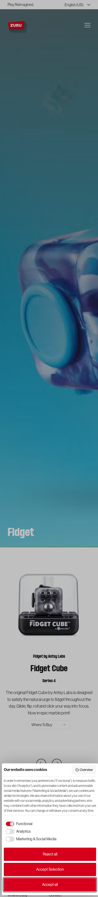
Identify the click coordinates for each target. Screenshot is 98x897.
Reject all (50, 854)
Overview (86, 770)
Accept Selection (50, 869)
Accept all (50, 884)
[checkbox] (18, 824)
